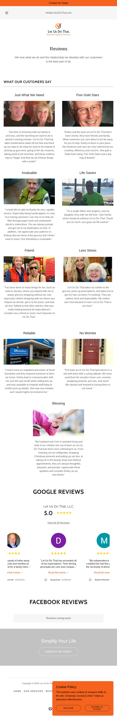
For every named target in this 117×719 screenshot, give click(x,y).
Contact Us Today (58, 651)
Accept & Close (97, 708)
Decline (68, 708)
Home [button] (17, 691)
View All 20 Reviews (58, 522)
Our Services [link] (33, 691)
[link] (58, 29)
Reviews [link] (51, 691)
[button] (8, 13)
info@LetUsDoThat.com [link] (59, 12)
